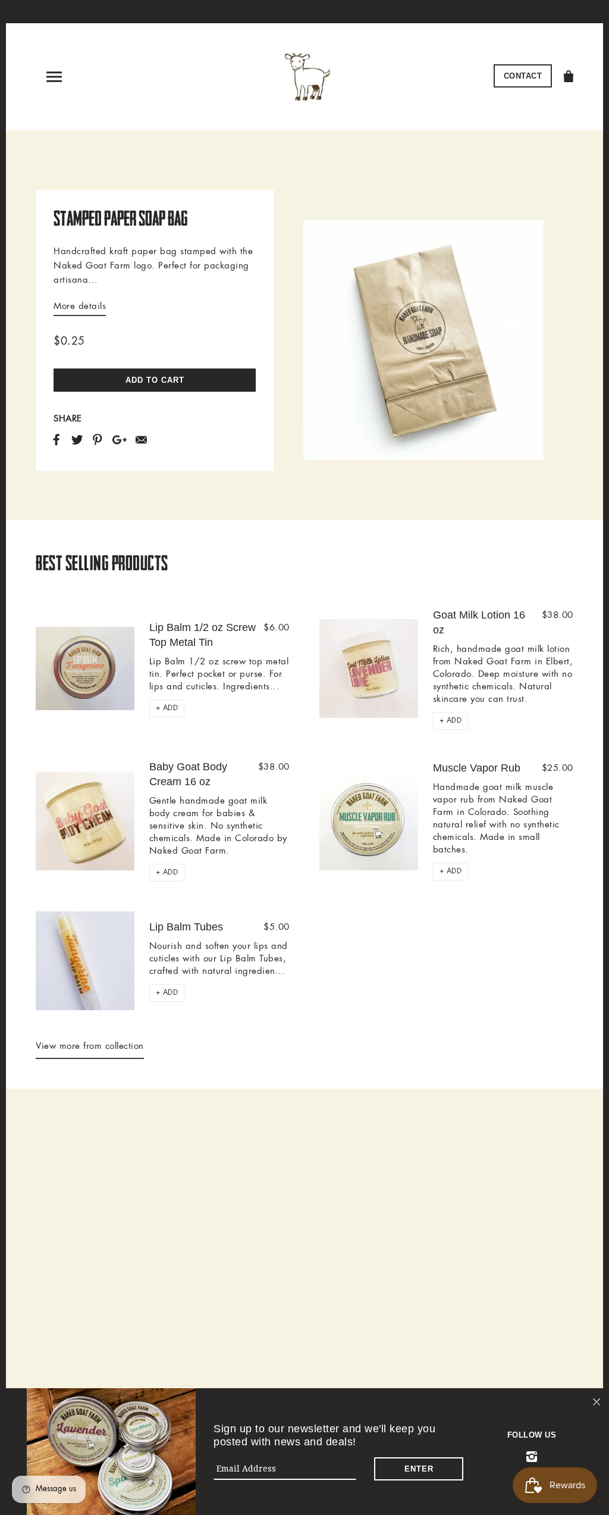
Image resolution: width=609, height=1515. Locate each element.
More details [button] (80, 306)
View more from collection (90, 1046)
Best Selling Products (102, 563)
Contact (523, 75)
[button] (167, 708)
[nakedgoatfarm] (307, 75)
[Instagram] (532, 1457)
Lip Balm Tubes (186, 927)
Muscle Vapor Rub (476, 768)
